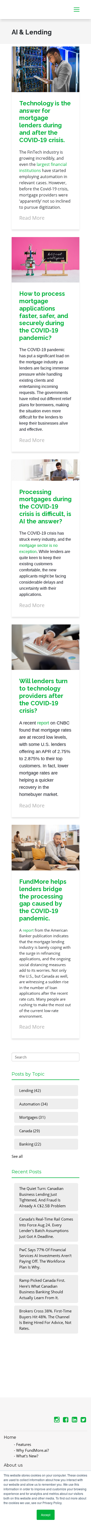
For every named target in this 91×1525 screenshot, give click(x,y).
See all (17, 1156)
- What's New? (26, 1455)
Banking (30, 1144)
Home (10, 1437)
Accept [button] (45, 1514)
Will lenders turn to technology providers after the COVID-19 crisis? (43, 695)
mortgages (32, 1117)
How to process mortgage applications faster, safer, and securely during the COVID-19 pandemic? (43, 315)
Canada (29, 1130)
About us (13, 1465)
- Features (22, 1444)
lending (30, 1090)
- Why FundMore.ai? (31, 1450)
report (43, 722)
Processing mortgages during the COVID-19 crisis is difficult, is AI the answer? (45, 506)
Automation (33, 1103)
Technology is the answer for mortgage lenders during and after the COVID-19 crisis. (45, 122)
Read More (31, 217)
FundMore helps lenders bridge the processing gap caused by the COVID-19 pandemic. (42, 900)
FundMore (19, 6)
